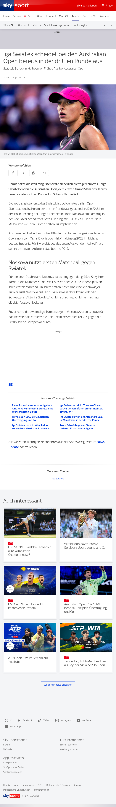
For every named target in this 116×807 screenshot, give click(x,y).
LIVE (28, 16)
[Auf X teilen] (23, 173)
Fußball (38, 16)
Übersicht (23, 25)
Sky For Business (68, 744)
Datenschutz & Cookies (58, 785)
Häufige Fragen (11, 785)
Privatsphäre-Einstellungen (16, 789)
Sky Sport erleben (87, 5)
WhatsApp (15, 726)
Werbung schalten (69, 749)
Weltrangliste (81, 25)
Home (6, 16)
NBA (93, 16)
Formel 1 (51, 16)
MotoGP (64, 16)
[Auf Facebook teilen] (13, 173)
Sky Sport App (10, 762)
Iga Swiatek (58, 478)
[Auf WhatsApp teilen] (33, 173)
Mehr (103, 16)
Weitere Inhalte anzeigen (58, 684)
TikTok (46, 720)
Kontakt (78, 785)
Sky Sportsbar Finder (13, 767)
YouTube (86, 720)
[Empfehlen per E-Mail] (44, 173)
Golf (85, 16)
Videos (17, 16)
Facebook (27, 720)
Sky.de (6, 744)
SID (10, 384)
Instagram (66, 720)
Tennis (75, 16)
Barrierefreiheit (41, 789)
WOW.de (7, 749)
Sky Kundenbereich (12, 772)
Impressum (28, 785)
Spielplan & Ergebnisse (57, 25)
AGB (40, 785)
